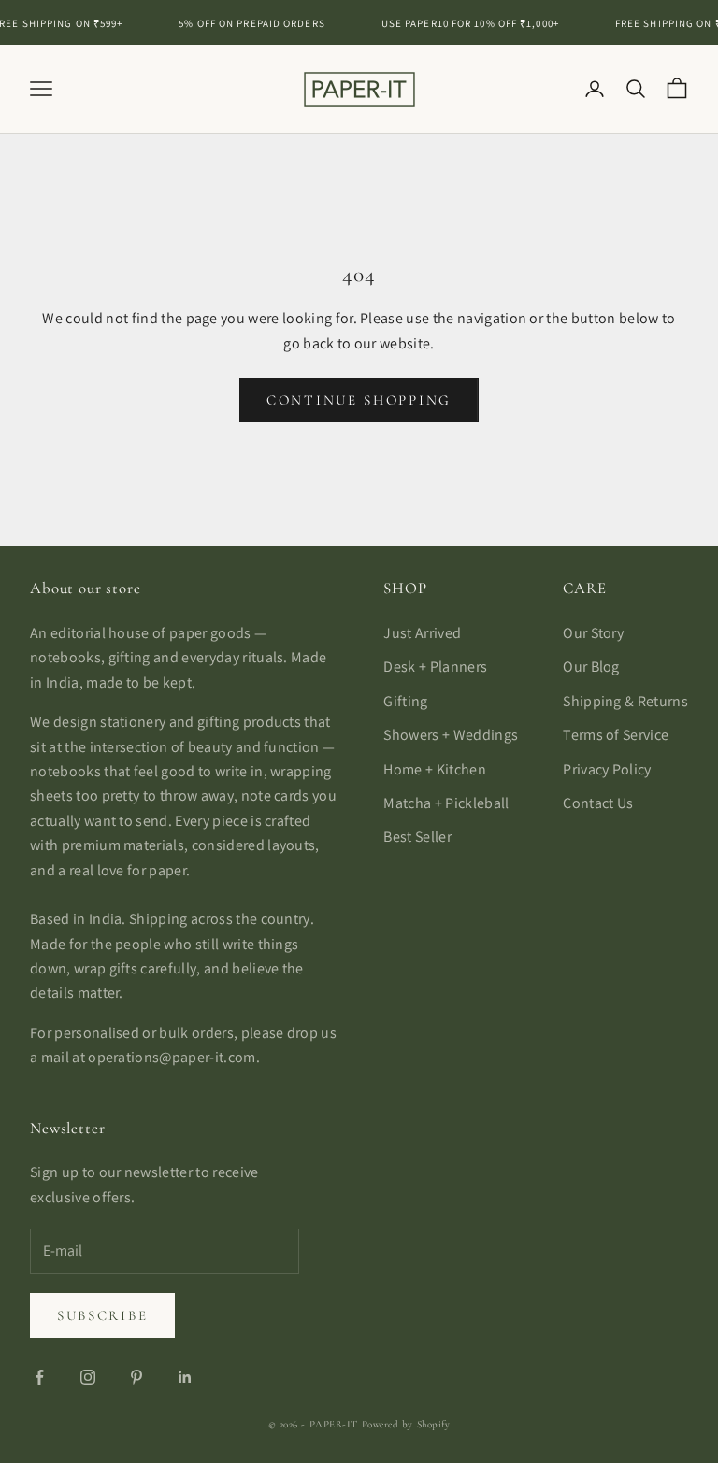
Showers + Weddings (450, 735)
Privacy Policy (607, 769)
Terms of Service (615, 735)
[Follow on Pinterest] (136, 1377)
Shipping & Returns (625, 701)
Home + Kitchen (434, 769)
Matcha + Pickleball (446, 803)
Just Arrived (422, 633)
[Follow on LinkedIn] (185, 1377)
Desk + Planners (435, 666)
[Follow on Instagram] (88, 1377)
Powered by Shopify (406, 1424)
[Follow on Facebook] (39, 1377)
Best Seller (417, 836)
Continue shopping (359, 399)
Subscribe (102, 1315)
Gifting (405, 701)
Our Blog (591, 666)
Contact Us (598, 803)
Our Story (593, 633)
